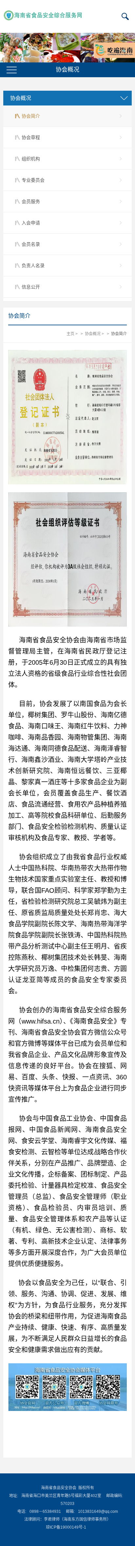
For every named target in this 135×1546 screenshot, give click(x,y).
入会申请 (31, 222)
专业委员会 (33, 180)
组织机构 (31, 158)
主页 (70, 334)
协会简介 (31, 116)
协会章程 (31, 137)
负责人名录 (33, 265)
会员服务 (31, 201)
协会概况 (93, 334)
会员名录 (31, 244)
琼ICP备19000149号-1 (66, 1527)
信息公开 (31, 286)
